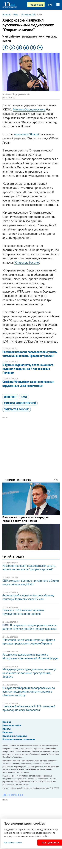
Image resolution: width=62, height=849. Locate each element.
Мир (15, 14)
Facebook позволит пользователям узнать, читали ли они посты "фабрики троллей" (29, 354)
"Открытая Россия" (16, 409)
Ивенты (6, 728)
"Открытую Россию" (26, 263)
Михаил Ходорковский (20, 403)
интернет (10, 397)
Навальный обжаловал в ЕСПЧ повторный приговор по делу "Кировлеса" (29, 708)
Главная (6, 14)
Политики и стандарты (14, 735)
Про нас (6, 721)
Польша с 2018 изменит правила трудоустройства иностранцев (23, 612)
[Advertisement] (31, 443)
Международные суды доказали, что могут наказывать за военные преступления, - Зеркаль (29, 673)
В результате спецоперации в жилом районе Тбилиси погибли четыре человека (29, 627)
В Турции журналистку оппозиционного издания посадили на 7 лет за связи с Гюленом (27, 369)
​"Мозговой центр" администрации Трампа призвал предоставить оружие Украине (28, 641)
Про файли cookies (12, 842)
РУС (50, 4)
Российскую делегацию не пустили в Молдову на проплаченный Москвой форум (30, 656)
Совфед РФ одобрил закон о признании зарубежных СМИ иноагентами (28, 384)
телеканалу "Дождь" (26, 134)
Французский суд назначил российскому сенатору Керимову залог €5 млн (28, 597)
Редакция (7, 732)
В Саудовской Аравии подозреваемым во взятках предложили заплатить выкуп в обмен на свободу (28, 691)
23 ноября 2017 (28, 14)
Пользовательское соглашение (18, 739)
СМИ (24, 397)
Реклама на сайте (11, 725)
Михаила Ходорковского (29, 109)
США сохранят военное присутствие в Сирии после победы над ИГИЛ (30, 582)
